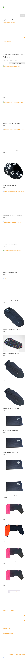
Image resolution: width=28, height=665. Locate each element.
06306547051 (11, 22)
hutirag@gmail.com (8, 633)
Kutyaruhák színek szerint (13, 54)
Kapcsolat (5, 22)
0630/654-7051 (6, 628)
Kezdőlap (5, 54)
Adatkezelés (22, 654)
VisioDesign (12, 654)
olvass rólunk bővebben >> (9, 610)
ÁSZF (16, 654)
